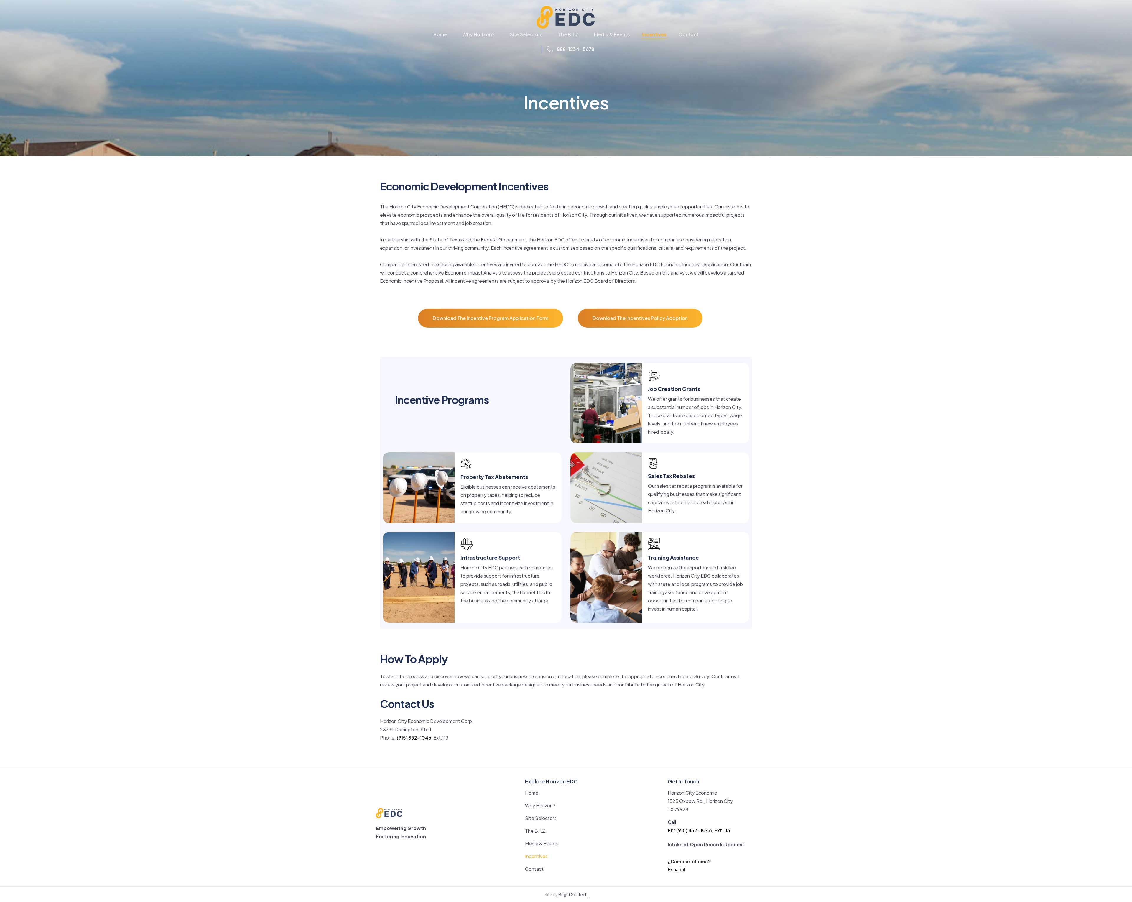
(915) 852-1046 (414, 738)
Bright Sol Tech (573, 894)
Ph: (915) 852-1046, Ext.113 (699, 830)
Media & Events (612, 34)
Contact (689, 34)
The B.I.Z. (536, 831)
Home (440, 34)
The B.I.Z (568, 34)
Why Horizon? (478, 34)
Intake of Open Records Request (706, 844)
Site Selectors (526, 34)
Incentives (654, 34)
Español (676, 869)
